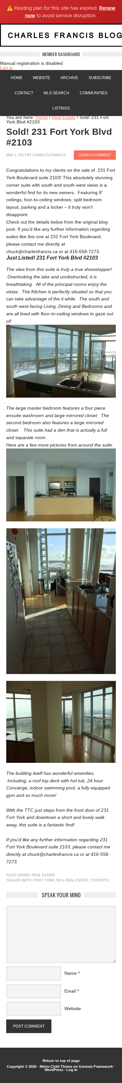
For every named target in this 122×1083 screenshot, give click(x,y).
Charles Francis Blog (61, 38)
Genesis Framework (96, 1066)
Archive (69, 78)
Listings (61, 108)
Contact (24, 93)
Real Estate (43, 875)
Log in (6, 67)
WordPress (54, 1070)
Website (41, 78)
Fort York (43, 880)
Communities (93, 93)
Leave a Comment (94, 155)
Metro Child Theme (56, 1066)
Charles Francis (49, 155)
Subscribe (99, 78)
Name (70, 973)
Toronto (99, 880)
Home (16, 78)
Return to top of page (61, 1061)
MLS (59, 880)
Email (70, 991)
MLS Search (56, 93)
